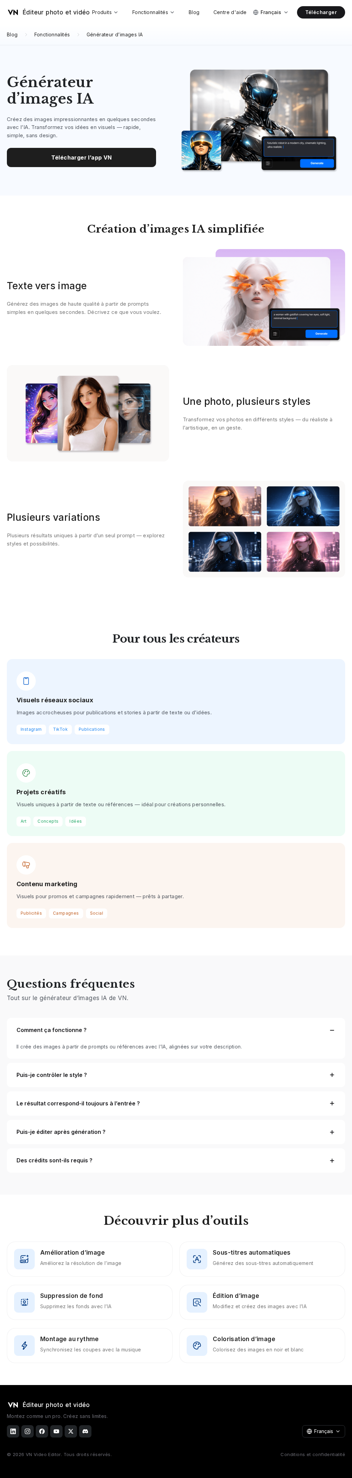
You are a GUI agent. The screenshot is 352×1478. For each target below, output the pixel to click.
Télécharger (321, 12)
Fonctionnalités (52, 34)
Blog (194, 12)
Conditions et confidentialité (312, 1454)
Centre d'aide (230, 12)
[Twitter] (71, 1431)
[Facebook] (42, 1431)
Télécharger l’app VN (81, 157)
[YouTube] (56, 1431)
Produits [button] (102, 12)
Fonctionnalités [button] (150, 12)
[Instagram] (27, 1431)
